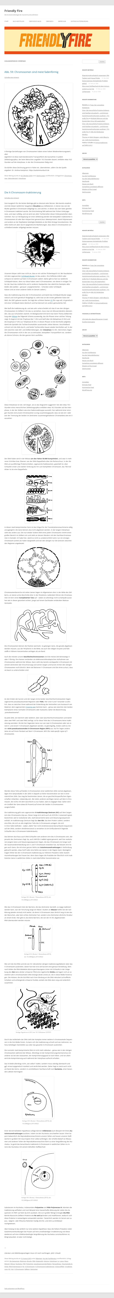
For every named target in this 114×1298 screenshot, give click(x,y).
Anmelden (85, 205)
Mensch (7, 1264)
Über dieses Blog (35, 21)
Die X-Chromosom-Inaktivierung (22, 192)
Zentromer (34, 1269)
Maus (66, 1261)
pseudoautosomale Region (43, 1264)
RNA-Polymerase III (15, 1267)
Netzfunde (85, 181)
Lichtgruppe (86, 92)
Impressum (62, 21)
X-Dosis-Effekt (59, 1267)
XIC (9, 1269)
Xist (12, 1269)
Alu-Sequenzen (14, 1261)
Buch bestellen (18, 21)
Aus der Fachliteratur (50, 1258)
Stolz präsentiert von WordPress (14, 1288)
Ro (23, 1267)
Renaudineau (56, 1264)
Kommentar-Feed (88, 211)
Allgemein (39, 1258)
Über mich (49, 21)
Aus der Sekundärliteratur (90, 179)
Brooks (29, 1261)
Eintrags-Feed (86, 208)
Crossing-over (31, 707)
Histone (46, 1261)
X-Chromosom (30, 1267)
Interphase (22, 178)
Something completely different (92, 187)
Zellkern (27, 1269)
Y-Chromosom (19, 1269)
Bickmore (23, 1261)
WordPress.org (87, 213)
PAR (24, 1264)
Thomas (85, 137)
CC (52, 300)
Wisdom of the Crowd (89, 189)
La (58, 1261)
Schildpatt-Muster (28, 276)
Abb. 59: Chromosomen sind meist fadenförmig (31, 72)
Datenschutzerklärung (79, 21)
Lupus (62, 1261)
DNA (33, 1261)
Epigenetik (39, 1261)
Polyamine (29, 1264)
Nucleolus (19, 1264)
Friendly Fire (13, 11)
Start (6, 21)
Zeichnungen (41, 176)
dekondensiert (13, 178)
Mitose (14, 316)
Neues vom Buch (87, 184)
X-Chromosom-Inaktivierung (44, 1267)
